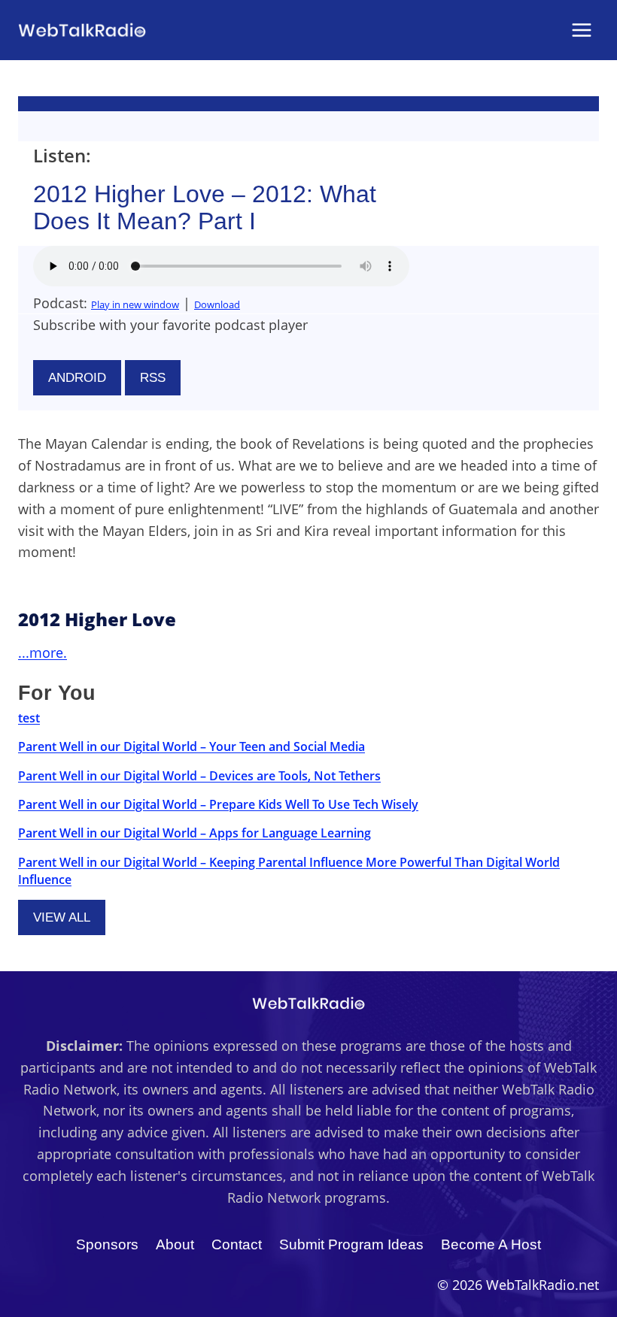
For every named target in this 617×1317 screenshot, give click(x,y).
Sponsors (107, 1244)
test (29, 718)
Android (77, 378)
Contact (236, 1244)
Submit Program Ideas (351, 1244)
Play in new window (135, 304)
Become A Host (491, 1244)
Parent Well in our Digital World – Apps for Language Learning (194, 833)
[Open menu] (581, 29)
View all (61, 917)
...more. (42, 652)
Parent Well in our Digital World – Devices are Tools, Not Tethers (199, 775)
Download (217, 304)
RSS (153, 378)
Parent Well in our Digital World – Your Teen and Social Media (191, 746)
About (175, 1244)
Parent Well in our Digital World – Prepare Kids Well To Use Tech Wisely (218, 804)
